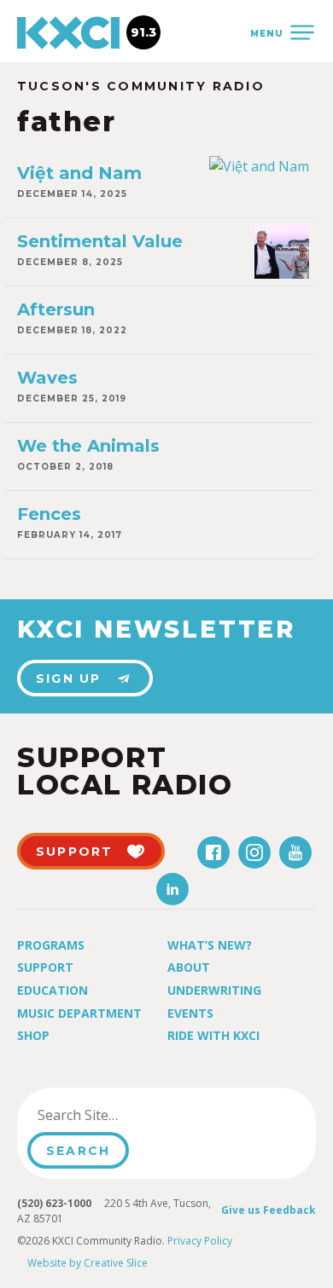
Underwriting (214, 990)
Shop (33, 1035)
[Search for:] (114, 1115)
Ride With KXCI (213, 1035)
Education (52, 990)
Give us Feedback (268, 1210)
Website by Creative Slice (87, 1263)
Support (45, 967)
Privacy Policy (199, 1240)
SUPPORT (75, 851)
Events (190, 1013)
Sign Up (69, 678)
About (188, 967)
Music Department (79, 1013)
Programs (51, 945)
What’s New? (209, 945)
